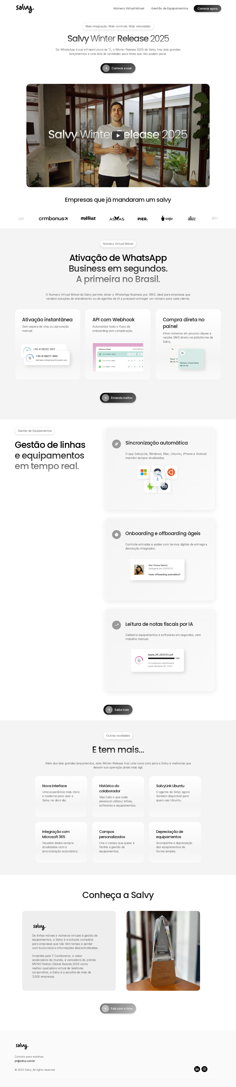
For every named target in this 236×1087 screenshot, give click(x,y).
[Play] (118, 135)
